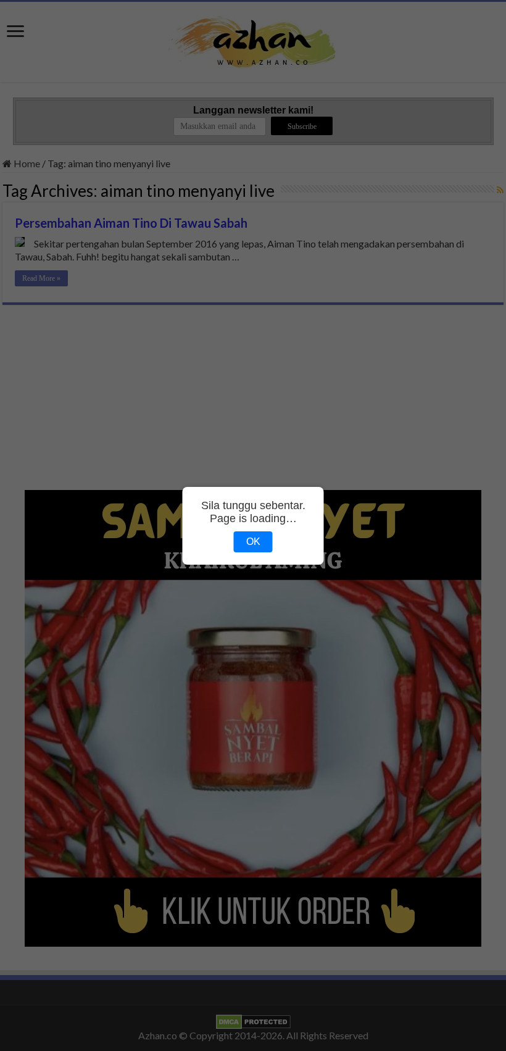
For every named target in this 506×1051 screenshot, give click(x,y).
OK (253, 541)
